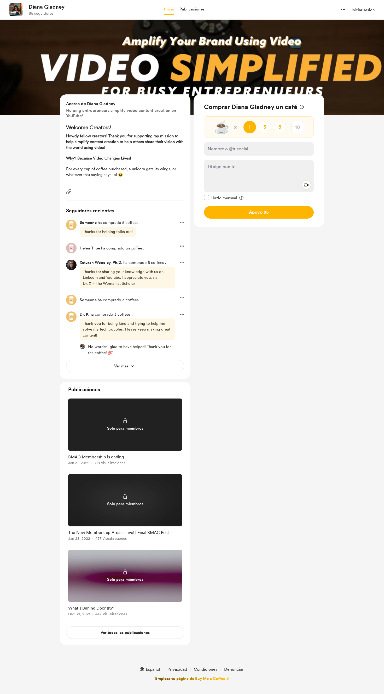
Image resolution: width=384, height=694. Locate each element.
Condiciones (205, 669)
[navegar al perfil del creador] (15, 9)
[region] (259, 160)
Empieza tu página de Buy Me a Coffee (190, 678)
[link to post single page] (125, 432)
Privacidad (177, 669)
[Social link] (68, 191)
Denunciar (234, 669)
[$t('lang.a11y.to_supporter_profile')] (82, 346)
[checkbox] (220, 197)
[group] (125, 432)
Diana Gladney (47, 7)
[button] (169, 9)
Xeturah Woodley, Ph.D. (101, 262)
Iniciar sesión (363, 10)
